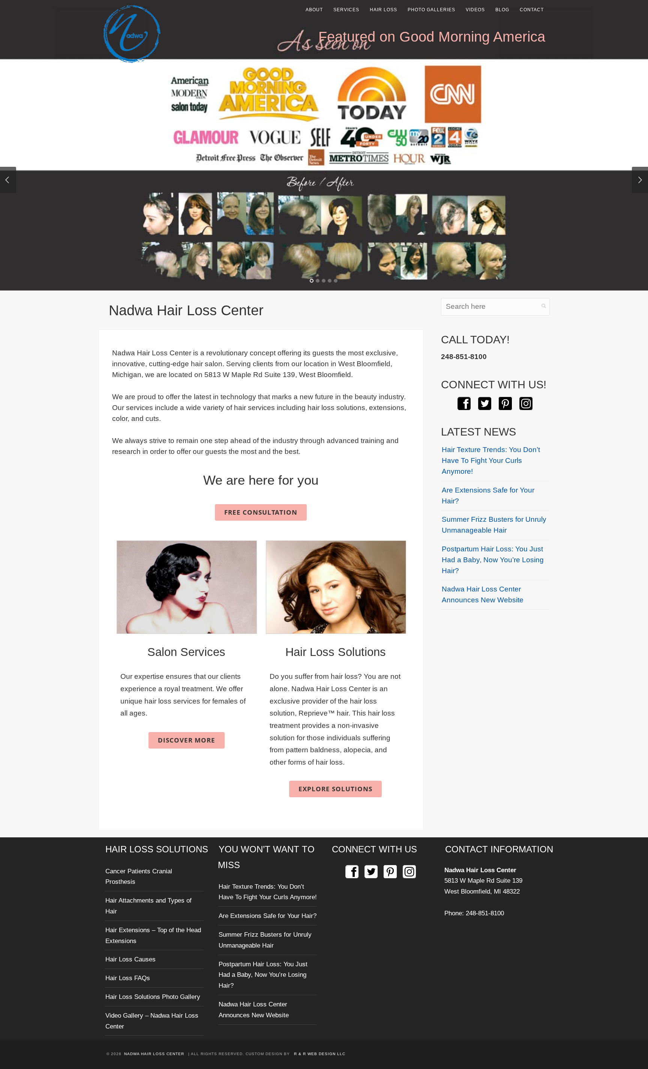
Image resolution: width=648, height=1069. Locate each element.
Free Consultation (260, 512)
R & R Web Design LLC (319, 1054)
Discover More (186, 740)
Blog (502, 9)
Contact (532, 9)
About (314, 9)
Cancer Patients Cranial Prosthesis (138, 876)
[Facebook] (464, 404)
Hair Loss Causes (130, 959)
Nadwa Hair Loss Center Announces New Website (483, 594)
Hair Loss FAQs (127, 978)
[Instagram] (525, 404)
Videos (475, 9)
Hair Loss (383, 9)
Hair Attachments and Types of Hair (148, 906)
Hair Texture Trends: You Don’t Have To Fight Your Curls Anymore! (491, 460)
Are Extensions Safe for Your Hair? (488, 495)
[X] (484, 404)
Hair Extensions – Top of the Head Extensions (153, 935)
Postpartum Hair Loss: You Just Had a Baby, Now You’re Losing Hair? (493, 560)
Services (346, 9)
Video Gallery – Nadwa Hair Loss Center (151, 1021)
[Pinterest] (505, 404)
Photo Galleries (431, 9)
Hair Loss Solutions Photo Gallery (152, 996)
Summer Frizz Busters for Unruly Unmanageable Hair (494, 524)
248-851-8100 (485, 913)
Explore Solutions (335, 789)
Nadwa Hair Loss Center (480, 870)
